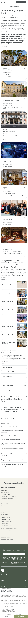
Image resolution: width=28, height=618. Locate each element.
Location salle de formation (7, 498)
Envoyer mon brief (21, 2)
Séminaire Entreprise (7, 501)
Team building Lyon (5, 519)
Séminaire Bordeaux (5, 505)
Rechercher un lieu (14, 6)
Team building (5, 514)
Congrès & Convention (6, 494)
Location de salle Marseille (7, 539)
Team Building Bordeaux (6, 525)
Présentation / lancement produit (8, 496)
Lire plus (3, 46)
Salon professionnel (5, 492)
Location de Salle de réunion (9, 528)
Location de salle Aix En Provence (8, 533)
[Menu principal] (2, 2)
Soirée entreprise (5, 490)
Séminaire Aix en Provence (7, 510)
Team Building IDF (5, 523)
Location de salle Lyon (6, 537)
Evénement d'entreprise (8, 487)
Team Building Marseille (6, 521)
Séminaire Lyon (4, 512)
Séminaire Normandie (6, 508)
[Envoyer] (24, 554)
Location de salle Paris (6, 530)
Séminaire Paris (4, 503)
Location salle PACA (5, 535)
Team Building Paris (5, 517)
